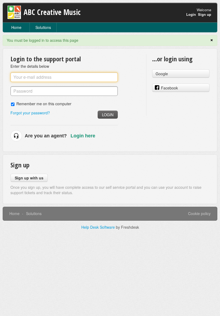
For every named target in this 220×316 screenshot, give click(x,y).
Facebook (169, 88)
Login (107, 114)
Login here (83, 135)
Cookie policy (199, 213)
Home (16, 27)
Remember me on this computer (43, 103)
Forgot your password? (30, 112)
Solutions (43, 27)
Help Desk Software (98, 227)
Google (162, 73)
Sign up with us (29, 177)
